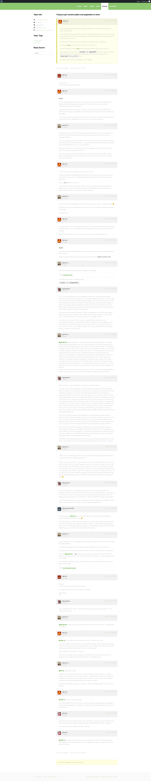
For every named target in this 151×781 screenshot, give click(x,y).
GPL (35, 776)
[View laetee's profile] (60, 21)
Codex (92, 6)
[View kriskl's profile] (59, 76)
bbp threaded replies (69, 568)
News (98, 6)
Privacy (45, 776)
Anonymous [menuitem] (144, 1)
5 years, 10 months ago (110, 90)
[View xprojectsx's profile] (59, 289)
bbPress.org (43, 6)
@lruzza (61, 670)
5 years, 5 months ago (111, 713)
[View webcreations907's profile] (59, 509)
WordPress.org (89, 776)
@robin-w (73, 516)
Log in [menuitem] (138, 1)
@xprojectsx (63, 342)
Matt (111, 776)
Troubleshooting (42, 20)
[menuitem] (1, 1)
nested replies (38, 40)
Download (112, 6)
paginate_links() (68, 275)
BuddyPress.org (105, 776)
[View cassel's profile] (59, 714)
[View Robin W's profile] (59, 126)
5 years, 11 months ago (110, 20)
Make (85, 6)
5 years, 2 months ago (111, 732)
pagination (37, 43)
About (79, 6)
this (69, 45)
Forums (104, 6)
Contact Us (39, 776)
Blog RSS (115, 776)
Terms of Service (52, 776)
